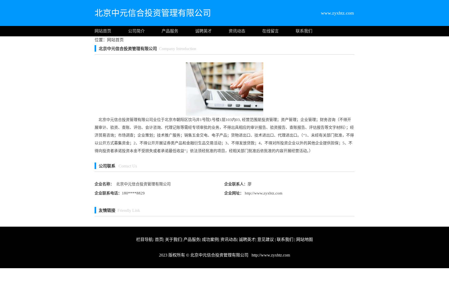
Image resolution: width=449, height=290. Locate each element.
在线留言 (270, 31)
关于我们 (173, 239)
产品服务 (170, 31)
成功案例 (210, 239)
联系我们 (304, 31)
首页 (159, 239)
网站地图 (304, 239)
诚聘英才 (203, 31)
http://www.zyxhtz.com (263, 193)
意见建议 (265, 239)
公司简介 (136, 31)
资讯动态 (237, 31)
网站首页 (103, 31)
